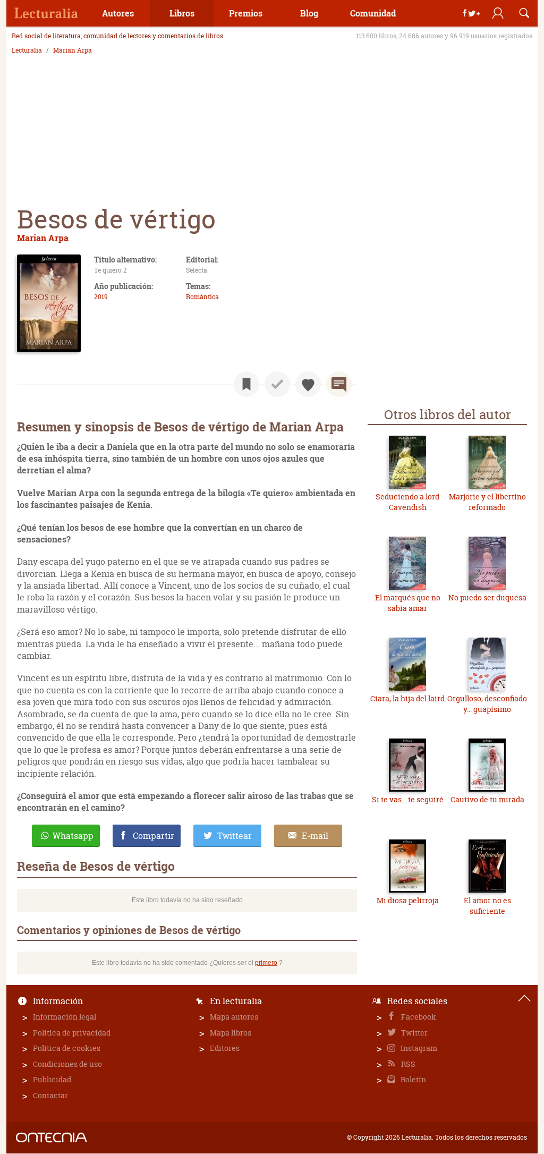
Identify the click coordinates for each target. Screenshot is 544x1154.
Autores (118, 13)
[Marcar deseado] (308, 384)
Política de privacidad (71, 1033)
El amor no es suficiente (487, 905)
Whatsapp (73, 836)
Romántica (202, 296)
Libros (181, 13)
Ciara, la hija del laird (407, 698)
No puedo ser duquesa (487, 597)
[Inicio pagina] (524, 998)
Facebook (418, 1017)
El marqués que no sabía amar (407, 602)
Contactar (50, 1095)
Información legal (64, 1017)
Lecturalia (27, 50)
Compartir (153, 836)
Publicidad (52, 1079)
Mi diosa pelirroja (408, 900)
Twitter (414, 1033)
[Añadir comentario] (339, 384)
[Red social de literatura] (46, 13)
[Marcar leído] (277, 384)
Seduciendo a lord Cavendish (407, 501)
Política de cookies (66, 1048)
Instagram (418, 1048)
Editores (225, 1048)
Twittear (234, 836)
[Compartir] (471, 13)
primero (266, 962)
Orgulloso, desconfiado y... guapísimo (487, 703)
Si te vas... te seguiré (408, 799)
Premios (245, 13)
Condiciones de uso (67, 1064)
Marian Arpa (72, 50)
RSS (407, 1064)
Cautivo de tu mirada (487, 799)
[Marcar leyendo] (246, 384)
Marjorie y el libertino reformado (487, 501)
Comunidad (373, 13)
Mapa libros (230, 1033)
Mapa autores (234, 1017)
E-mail (315, 836)
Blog (309, 13)
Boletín (412, 1079)
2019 (101, 296)
